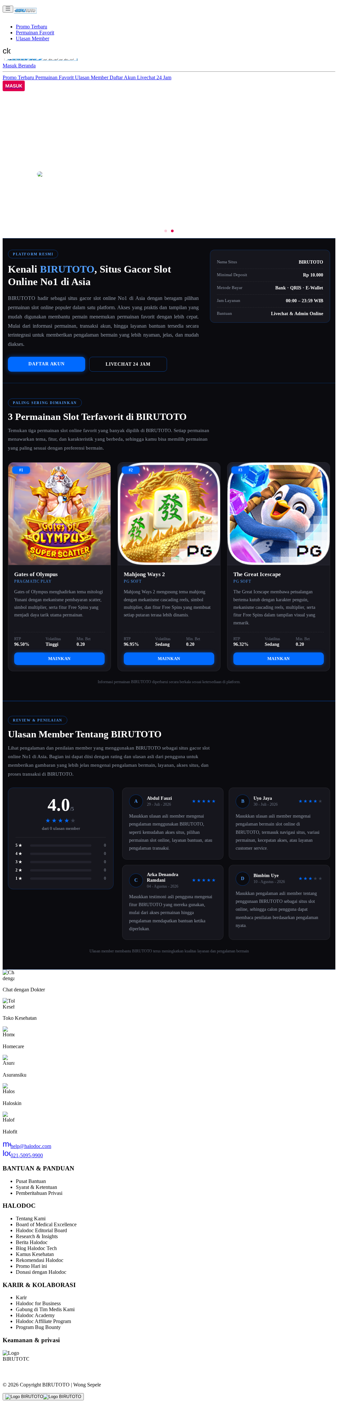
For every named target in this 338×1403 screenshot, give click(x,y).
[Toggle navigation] (8, 9)
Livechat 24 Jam (154, 77)
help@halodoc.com (27, 1146)
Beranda (27, 65)
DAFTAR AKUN (46, 363)
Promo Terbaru (31, 26)
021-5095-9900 (23, 1155)
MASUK (13, 86)
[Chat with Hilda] (43, 1396)
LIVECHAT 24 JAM (128, 364)
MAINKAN (59, 658)
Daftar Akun (123, 77)
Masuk (10, 65)
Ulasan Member (32, 38)
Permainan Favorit (35, 32)
